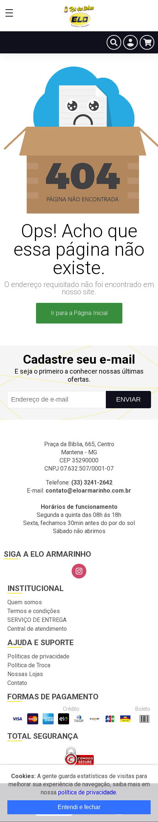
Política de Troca (28, 665)
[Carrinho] (147, 42)
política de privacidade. (87, 792)
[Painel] (130, 42)
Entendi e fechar (79, 807)
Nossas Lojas (25, 674)
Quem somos (24, 602)
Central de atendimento (37, 628)
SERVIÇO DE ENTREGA (37, 619)
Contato (17, 682)
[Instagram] (79, 571)
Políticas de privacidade (38, 656)
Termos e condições (33, 611)
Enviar (128, 399)
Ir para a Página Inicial (79, 312)
